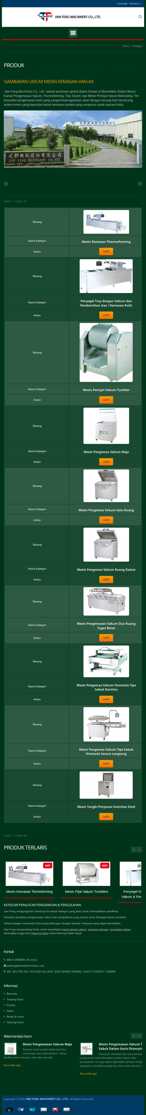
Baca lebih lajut (12, 1065)
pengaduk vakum (120, 929)
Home (126, 46)
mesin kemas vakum (74, 929)
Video (10, 1010)
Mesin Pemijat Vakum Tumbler (106, 390)
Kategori (137, 46)
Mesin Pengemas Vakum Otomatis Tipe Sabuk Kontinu (106, 687)
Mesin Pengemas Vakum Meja (106, 452)
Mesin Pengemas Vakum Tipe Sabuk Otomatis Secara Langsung (106, 751)
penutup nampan (98, 929)
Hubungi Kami (39, 933)
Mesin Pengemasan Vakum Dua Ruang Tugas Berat (106, 626)
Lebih (106, 251)
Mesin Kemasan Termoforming (29, 892)
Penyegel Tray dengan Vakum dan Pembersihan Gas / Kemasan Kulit (106, 303)
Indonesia (134, 3)
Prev (133, 850)
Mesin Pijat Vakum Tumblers (86, 892)
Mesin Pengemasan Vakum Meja (47, 1044)
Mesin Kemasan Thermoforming (106, 242)
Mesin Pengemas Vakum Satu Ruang (106, 510)
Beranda (12, 993)
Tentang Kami (15, 999)
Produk (11, 1005)
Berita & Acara (15, 1016)
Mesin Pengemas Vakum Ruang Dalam (106, 570)
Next (139, 850)
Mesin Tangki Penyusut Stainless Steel (106, 807)
